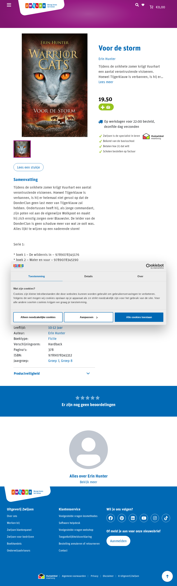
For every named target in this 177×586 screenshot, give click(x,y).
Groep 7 (53, 360)
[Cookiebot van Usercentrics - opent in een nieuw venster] (148, 266)
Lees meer (106, 82)
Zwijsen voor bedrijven (20, 536)
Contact (63, 550)
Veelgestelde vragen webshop (76, 529)
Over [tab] (140, 276)
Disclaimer (108, 576)
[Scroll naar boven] (167, 576)
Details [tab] (88, 276)
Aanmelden (118, 541)
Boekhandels (14, 543)
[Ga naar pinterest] (122, 518)
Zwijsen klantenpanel (19, 529)
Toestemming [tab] (36, 276)
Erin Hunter (56, 333)
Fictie (52, 338)
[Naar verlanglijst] (143, 4)
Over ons (12, 516)
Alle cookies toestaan (139, 317)
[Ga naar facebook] (110, 518)
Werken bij (13, 523)
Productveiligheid (27, 373)
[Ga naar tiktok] (166, 518)
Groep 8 (66, 360)
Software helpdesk (69, 523)
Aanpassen (86, 317)
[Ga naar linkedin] (133, 518)
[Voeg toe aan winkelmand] (106, 107)
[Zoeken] (137, 4)
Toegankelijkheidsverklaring (75, 536)
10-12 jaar (55, 327)
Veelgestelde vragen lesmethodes (78, 516)
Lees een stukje (28, 167)
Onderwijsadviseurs (18, 550)
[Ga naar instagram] (155, 518)
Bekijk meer (88, 482)
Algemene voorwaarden (74, 576)
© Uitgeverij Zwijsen (128, 576)
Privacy (94, 576)
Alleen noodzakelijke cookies (38, 317)
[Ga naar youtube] (144, 518)
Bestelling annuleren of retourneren (79, 543)
